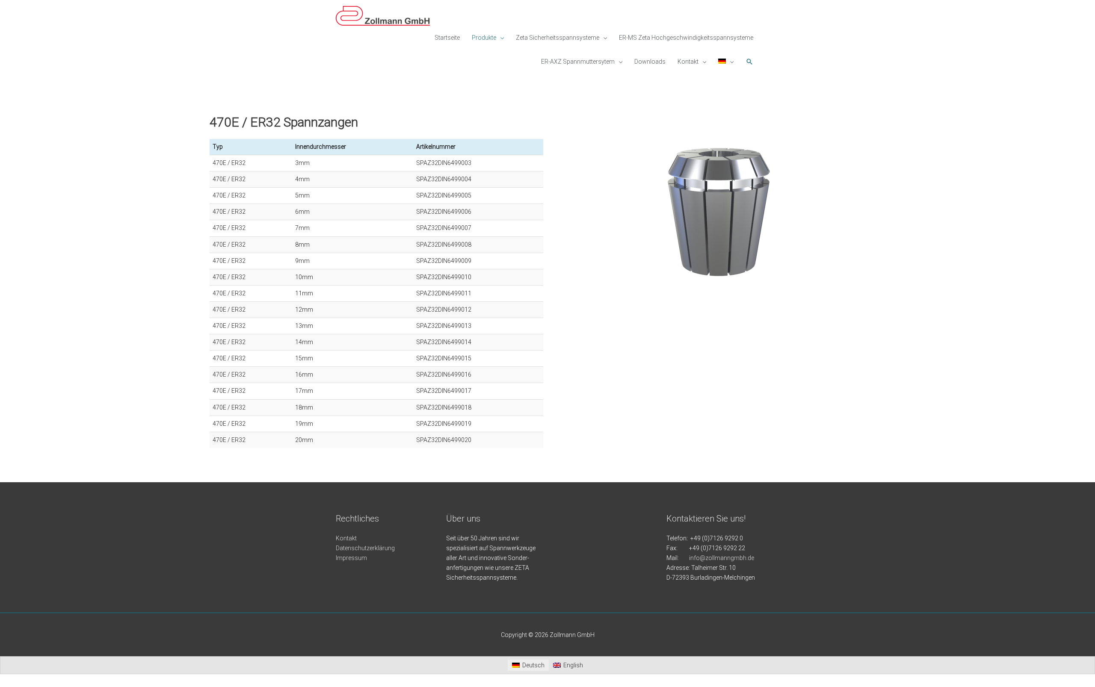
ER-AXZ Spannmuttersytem (578, 61)
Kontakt (688, 61)
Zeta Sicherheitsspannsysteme (557, 37)
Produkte (484, 37)
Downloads (650, 61)
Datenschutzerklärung (365, 548)
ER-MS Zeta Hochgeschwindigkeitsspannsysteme (686, 37)
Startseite (447, 37)
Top (1074, 666)
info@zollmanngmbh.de (721, 557)
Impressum (351, 557)
